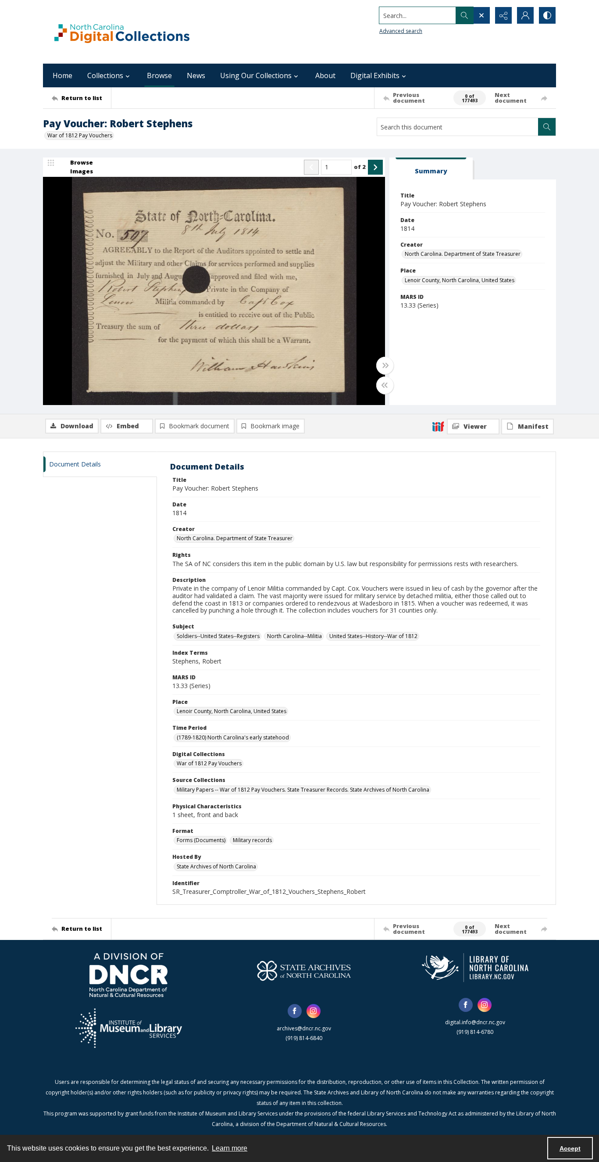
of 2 (360, 167)
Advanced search (400, 31)
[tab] (431, 169)
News (196, 75)
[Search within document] (547, 127)
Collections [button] (105, 75)
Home (62, 75)
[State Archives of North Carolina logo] (303, 970)
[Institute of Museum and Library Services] (128, 1028)
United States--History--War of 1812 (373, 636)
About (325, 75)
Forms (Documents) (201, 840)
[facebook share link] (295, 1011)
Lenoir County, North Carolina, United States (459, 280)
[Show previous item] (311, 167)
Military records (252, 840)
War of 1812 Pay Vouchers (79, 135)
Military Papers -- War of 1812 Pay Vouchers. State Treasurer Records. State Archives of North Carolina (303, 789)
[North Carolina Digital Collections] (122, 31)
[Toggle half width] (385, 385)
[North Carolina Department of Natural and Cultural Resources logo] (128, 975)
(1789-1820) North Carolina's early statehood (233, 737)
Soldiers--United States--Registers (218, 636)
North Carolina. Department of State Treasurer (463, 254)
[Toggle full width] (385, 365)
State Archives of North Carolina (216, 866)
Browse (159, 75)
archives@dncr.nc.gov (304, 1028)
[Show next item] (375, 167)
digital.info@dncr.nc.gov (475, 1022)
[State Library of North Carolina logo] (475, 967)
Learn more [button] (229, 1148)
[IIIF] (438, 426)
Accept (570, 1148)
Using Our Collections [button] (256, 75)
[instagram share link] (314, 1011)
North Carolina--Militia (294, 636)
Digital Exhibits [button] (374, 75)
